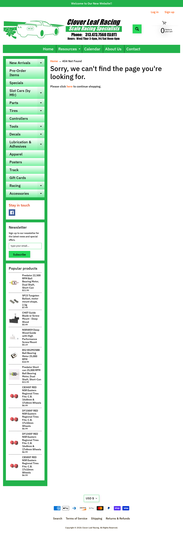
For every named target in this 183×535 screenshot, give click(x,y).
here (70, 86)
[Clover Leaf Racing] (66, 29)
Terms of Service (76, 518)
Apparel (16, 154)
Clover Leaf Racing (90, 527)
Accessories (26, 194)
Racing (26, 186)
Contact (133, 48)
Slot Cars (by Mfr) (26, 93)
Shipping (96, 518)
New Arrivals (26, 63)
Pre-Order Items (17, 72)
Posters (15, 162)
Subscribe (19, 254)
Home (48, 48)
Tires (26, 111)
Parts (26, 103)
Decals (26, 135)
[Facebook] (12, 212)
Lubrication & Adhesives (26, 144)
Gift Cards (17, 177)
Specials (16, 82)
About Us (113, 48)
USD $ (90, 498)
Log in (155, 12)
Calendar (92, 48)
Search (57, 518)
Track (14, 169)
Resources (69, 49)
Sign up (169, 12)
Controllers (18, 118)
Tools (26, 127)
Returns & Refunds (118, 518)
